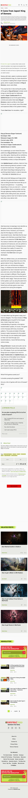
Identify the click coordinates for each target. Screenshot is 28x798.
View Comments (14, 486)
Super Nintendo (7, 455)
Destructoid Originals (8, 454)
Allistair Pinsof (7, 22)
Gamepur (21, 755)
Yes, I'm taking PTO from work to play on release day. (14, 419)
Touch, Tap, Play (7, 763)
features (14, 454)
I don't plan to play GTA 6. (10, 429)
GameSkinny (5, 761)
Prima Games (16, 757)
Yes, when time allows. (9, 427)
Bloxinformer (21, 763)
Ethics (14, 739)
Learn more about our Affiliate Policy (18, 471)
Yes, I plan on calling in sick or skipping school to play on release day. (13, 423)
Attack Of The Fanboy (6, 757)
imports (18, 454)
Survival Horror (14, 455)
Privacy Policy (17, 656)
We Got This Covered (8, 759)
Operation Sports (13, 761)
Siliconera (23, 757)
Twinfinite (15, 755)
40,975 (16, 711)
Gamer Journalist (19, 759)
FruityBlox (14, 763)
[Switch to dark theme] (24, 5)
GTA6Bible (13, 765)
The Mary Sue (21, 761)
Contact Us (14, 741)
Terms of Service (11, 656)
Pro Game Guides (7, 755)
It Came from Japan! (5, 64)
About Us (14, 736)
